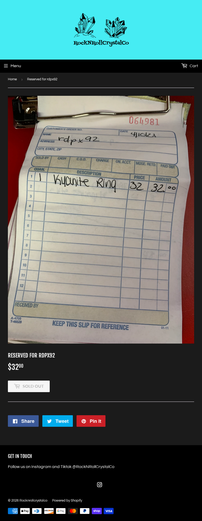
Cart (193, 66)
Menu (16, 66)
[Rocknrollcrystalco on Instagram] (99, 485)
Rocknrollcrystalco (33, 500)
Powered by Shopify (67, 500)
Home (12, 79)
